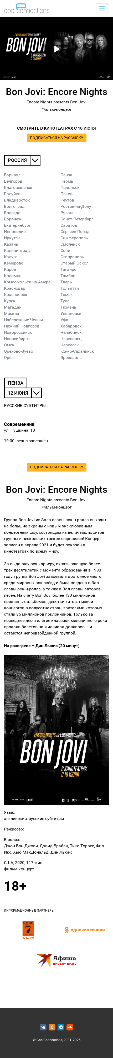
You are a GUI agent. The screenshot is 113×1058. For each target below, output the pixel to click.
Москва (11, 313)
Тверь (66, 281)
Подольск (70, 187)
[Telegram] (61, 1027)
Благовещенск (18, 187)
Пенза (66, 174)
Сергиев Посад (75, 231)
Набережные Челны (23, 319)
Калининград (17, 250)
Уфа (64, 319)
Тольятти (69, 288)
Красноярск (15, 294)
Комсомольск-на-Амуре (27, 281)
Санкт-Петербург (76, 218)
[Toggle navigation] (102, 8)
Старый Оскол (74, 263)
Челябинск (71, 332)
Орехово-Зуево (18, 351)
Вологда (12, 212)
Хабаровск (71, 326)
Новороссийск (18, 332)
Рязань (67, 212)
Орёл (9, 357)
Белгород (13, 181)
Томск (66, 294)
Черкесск (69, 344)
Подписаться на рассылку (56, 138)
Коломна (13, 275)
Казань (11, 244)
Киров (10, 269)
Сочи (65, 250)
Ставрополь (72, 256)
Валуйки (12, 193)
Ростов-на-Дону (75, 206)
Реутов (67, 200)
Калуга (11, 256)
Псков (66, 193)
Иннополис (14, 231)
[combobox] (22, 160)
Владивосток (17, 200)
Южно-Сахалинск (77, 351)
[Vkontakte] (43, 1027)
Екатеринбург (17, 225)
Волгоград (14, 206)
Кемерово (13, 263)
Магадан (13, 307)
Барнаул (12, 174)
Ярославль (71, 357)
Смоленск (70, 244)
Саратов (68, 225)
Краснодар (14, 288)
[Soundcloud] (70, 1027)
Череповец (70, 338)
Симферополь (74, 237)
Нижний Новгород (21, 326)
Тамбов (67, 275)
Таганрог (69, 269)
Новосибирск (17, 338)
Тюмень (68, 307)
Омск (9, 344)
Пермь (66, 181)
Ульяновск (70, 313)
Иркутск (12, 237)
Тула (65, 300)
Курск (10, 300)
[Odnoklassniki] (52, 1027)
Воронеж (12, 218)
